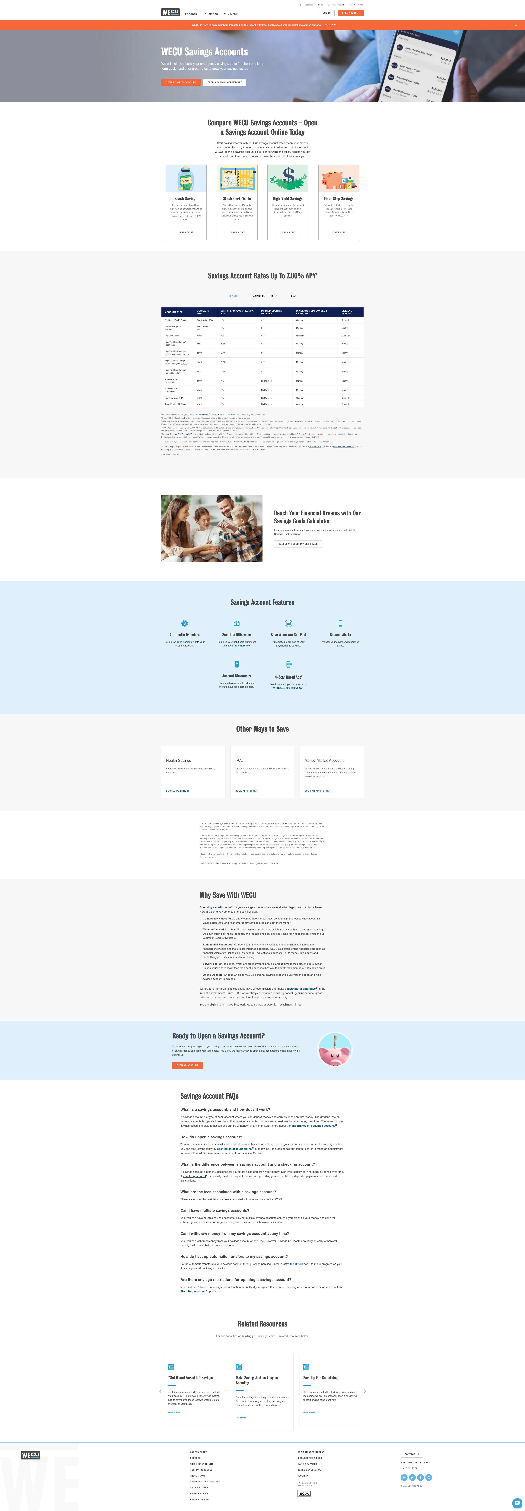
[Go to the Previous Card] (160, 1391)
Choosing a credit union (215, 907)
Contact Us (412, 1454)
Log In (327, 13)
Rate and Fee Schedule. (343, 447)
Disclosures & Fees (310, 1458)
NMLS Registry (199, 1488)
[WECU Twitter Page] (412, 1477)
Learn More (186, 233)
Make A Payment (356, 5)
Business (211, 14)
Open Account (351, 13)
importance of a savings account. (313, 1126)
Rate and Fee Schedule (228, 415)
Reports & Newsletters (205, 1482)
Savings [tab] (233, 296)
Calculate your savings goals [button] (298, 544)
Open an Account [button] (187, 1066)
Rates (320, 5)
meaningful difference (301, 989)
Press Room (197, 1476)
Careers (195, 1458)
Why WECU (231, 14)
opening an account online (234, 1149)
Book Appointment (336, 5)
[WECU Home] (170, 13)
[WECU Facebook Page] (420, 1477)
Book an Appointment (311, 1452)
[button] (517, 1503)
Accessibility (198, 1452)
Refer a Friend (199, 1500)
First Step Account (192, 1291)
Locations (309, 5)
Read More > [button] (174, 1413)
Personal (192, 14)
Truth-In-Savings (201, 415)
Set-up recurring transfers (178, 642)
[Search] (300, 5)
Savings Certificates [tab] (264, 296)
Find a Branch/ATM (201, 1464)
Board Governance (309, 1470)
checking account (194, 1176)
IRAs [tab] (293, 296)
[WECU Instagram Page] (428, 1477)
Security (303, 1476)
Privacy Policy (199, 1494)
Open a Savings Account (181, 83)
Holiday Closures (201, 1470)
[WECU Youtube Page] (404, 1477)
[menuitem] (309, 5)
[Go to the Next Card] (365, 1391)
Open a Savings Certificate (225, 83)
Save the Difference (295, 1264)
